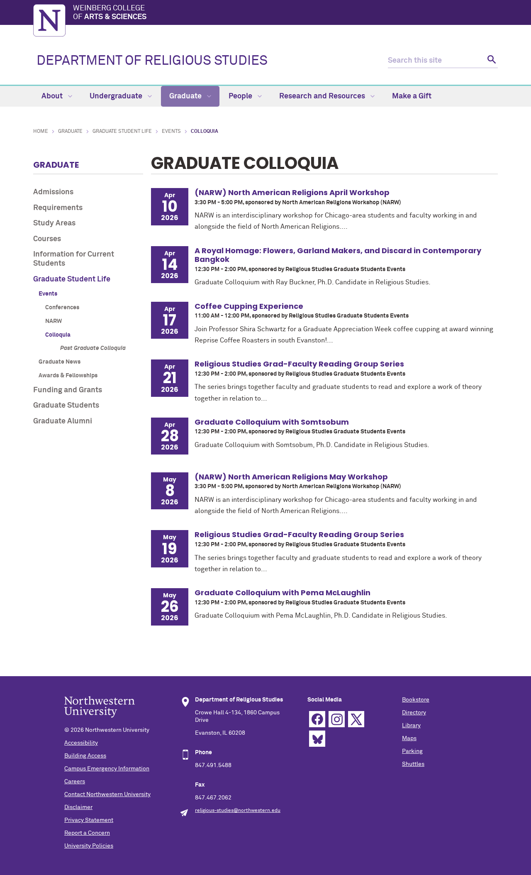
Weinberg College (109, 13)
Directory (414, 713)
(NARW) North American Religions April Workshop (292, 192)
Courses (47, 239)
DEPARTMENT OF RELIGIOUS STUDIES (152, 61)
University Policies (88, 846)
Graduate (186, 96)
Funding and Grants (67, 390)
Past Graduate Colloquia (93, 348)
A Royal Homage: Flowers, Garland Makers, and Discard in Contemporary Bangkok (338, 255)
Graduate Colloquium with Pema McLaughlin (282, 592)
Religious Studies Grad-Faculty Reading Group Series (299, 364)
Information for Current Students (73, 259)
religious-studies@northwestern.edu (237, 810)
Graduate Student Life (122, 131)
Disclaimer (78, 807)
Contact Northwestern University (107, 794)
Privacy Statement (88, 820)
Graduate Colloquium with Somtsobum (272, 422)
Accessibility (81, 743)
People (241, 96)
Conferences (62, 307)
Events (171, 131)
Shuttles (413, 764)
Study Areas (54, 223)
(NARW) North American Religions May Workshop (291, 477)
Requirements (58, 208)
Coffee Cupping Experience (249, 306)
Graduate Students (66, 405)
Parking (412, 751)
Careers (74, 782)
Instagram (337, 719)
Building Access (85, 756)
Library (411, 725)
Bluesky (317, 739)
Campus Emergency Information (106, 769)
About (52, 96)
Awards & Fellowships (68, 376)
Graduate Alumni (62, 421)
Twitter (356, 719)
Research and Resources (323, 96)
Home (40, 131)
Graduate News (59, 362)
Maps (409, 738)
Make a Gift (411, 96)
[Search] (490, 61)
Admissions (53, 192)
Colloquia (58, 335)
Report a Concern (87, 833)
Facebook (317, 719)
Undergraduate (117, 96)
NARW (53, 321)
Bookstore (415, 700)
